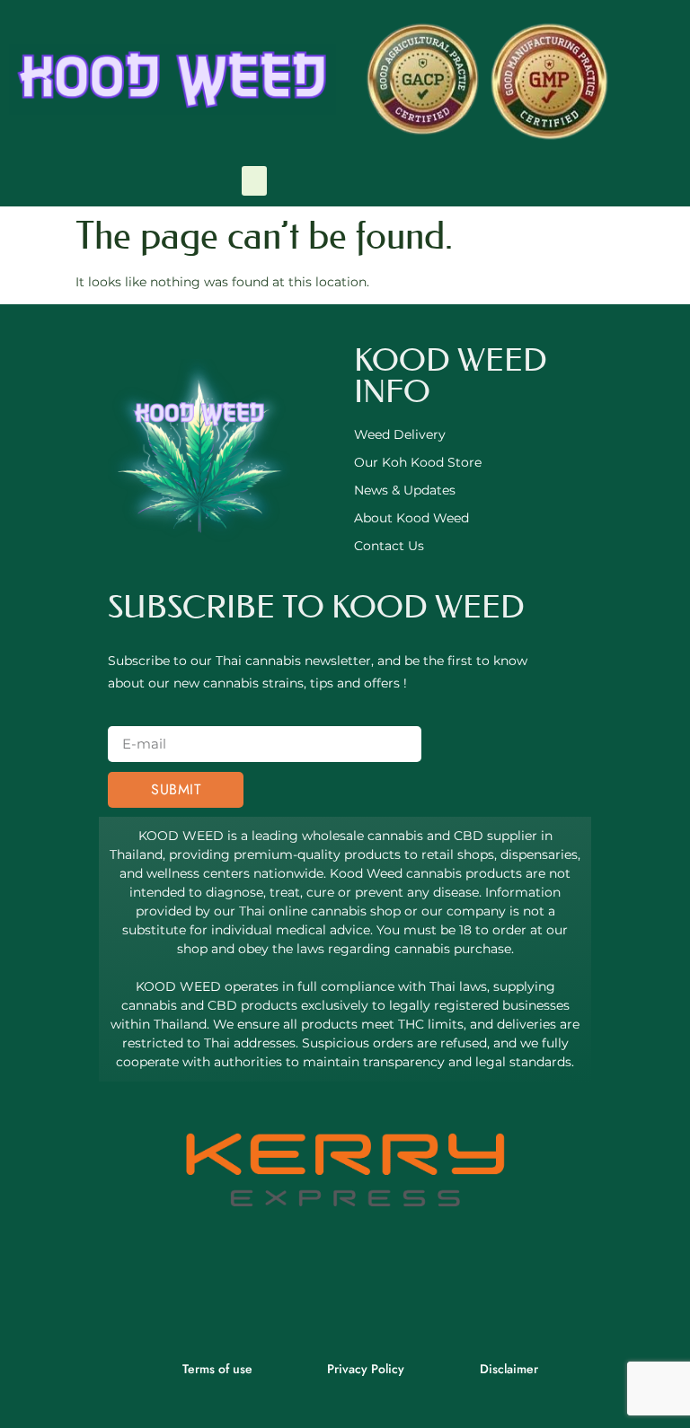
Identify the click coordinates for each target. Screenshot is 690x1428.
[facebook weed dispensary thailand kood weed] (295, 1285)
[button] (254, 181)
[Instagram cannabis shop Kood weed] (394, 1285)
